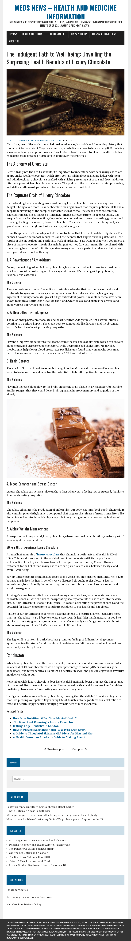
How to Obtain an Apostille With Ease (28, 811)
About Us (14, 41)
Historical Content (33, 34)
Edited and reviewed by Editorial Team (40, 140)
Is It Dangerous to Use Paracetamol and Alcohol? (37, 840)
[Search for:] (61, 778)
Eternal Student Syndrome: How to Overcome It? (37, 865)
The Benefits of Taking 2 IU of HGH (29, 857)
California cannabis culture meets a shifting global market (40, 807)
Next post (78, 749)
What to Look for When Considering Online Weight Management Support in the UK (55, 819)
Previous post (56, 749)
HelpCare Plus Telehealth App (24, 904)
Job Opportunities (17, 890)
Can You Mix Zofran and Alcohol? (28, 853)
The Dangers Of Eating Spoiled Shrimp (31, 848)
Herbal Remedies (57, 34)
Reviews (13, 34)
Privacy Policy (79, 34)
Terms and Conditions (104, 34)
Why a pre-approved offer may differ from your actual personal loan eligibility (52, 815)
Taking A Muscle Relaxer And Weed (29, 861)
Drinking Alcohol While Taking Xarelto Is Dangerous (39, 844)
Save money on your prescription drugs (29, 897)
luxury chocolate (48, 554)
